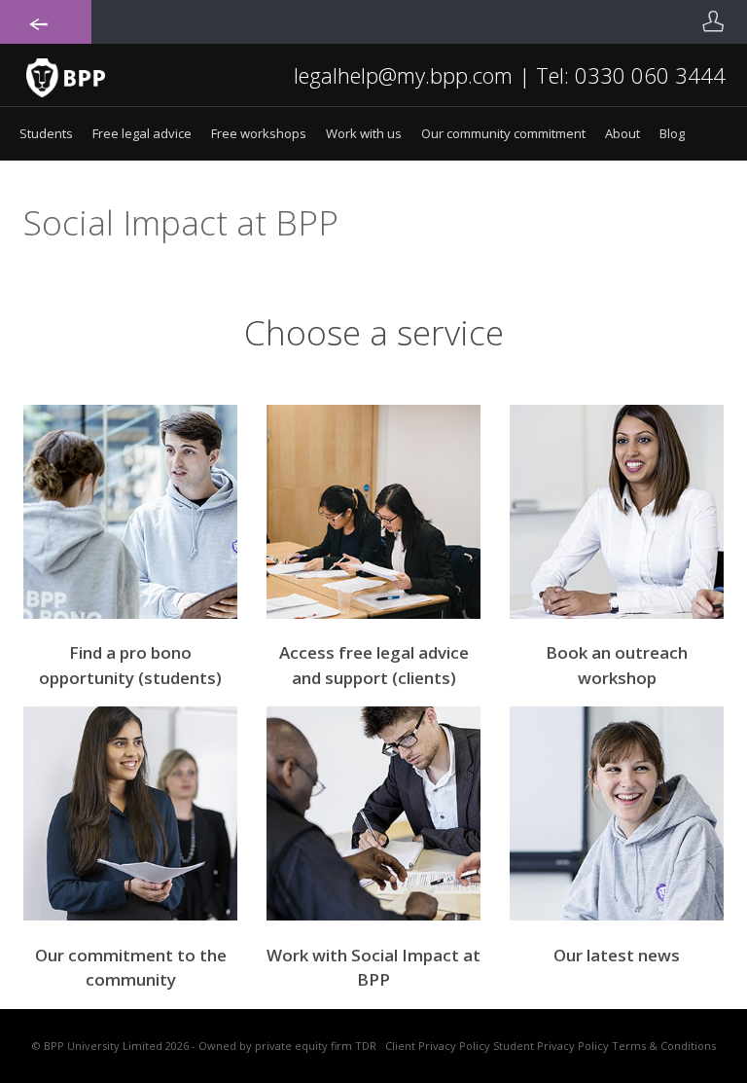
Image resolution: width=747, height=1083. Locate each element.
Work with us (364, 133)
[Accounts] (713, 22)
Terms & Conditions (664, 1045)
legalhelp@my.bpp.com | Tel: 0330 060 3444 (510, 75)
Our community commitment (503, 133)
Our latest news (616, 955)
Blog (672, 133)
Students (46, 133)
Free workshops (258, 133)
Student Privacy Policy (551, 1045)
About (622, 133)
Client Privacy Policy (437, 1045)
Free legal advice (142, 133)
